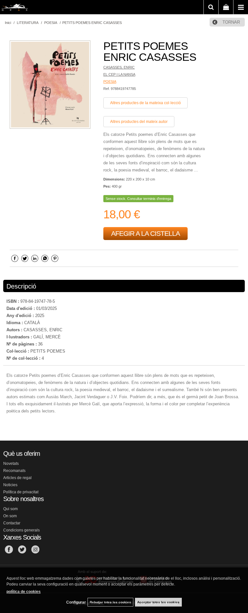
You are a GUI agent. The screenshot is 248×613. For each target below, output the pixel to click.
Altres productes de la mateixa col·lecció (145, 103)
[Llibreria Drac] (15, 8)
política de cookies (23, 591)
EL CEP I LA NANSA (119, 74)
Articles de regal (17, 478)
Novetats (11, 463)
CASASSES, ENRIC (119, 67)
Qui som (10, 509)
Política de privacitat (20, 492)
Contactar (11, 523)
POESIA (109, 81)
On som (10, 516)
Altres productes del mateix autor (139, 121)
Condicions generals (21, 530)
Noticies (10, 485)
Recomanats (14, 470)
